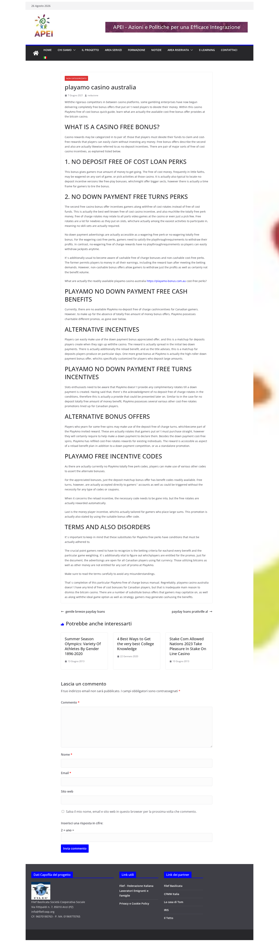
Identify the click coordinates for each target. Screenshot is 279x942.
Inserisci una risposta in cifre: (82, 823)
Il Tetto (168, 918)
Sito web (67, 791)
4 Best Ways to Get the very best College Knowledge (135, 643)
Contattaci (229, 50)
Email (66, 773)
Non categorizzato (76, 78)
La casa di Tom (173, 902)
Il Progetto (90, 50)
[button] (74, 50)
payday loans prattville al (190, 611)
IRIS (166, 910)
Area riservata (178, 50)
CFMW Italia (171, 894)
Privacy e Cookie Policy (134, 903)
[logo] (40, 884)
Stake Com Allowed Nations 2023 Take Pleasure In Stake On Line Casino (187, 646)
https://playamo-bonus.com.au (166, 281)
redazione (93, 95)
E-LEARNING (207, 50)
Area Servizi (113, 50)
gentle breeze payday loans (85, 611)
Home (47, 50)
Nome (66, 754)
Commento (70, 702)
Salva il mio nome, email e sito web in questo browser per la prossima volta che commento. (131, 811)
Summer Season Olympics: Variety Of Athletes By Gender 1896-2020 (83, 646)
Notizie (156, 50)
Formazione (136, 50)
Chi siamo (65, 50)
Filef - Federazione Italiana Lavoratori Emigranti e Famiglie (136, 890)
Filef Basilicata (173, 886)
